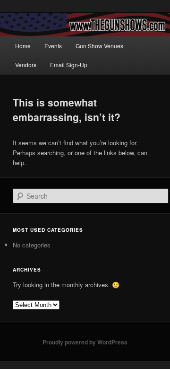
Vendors (25, 65)
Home (23, 46)
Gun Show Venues (99, 46)
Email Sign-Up (68, 65)
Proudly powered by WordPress (85, 342)
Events (53, 46)
